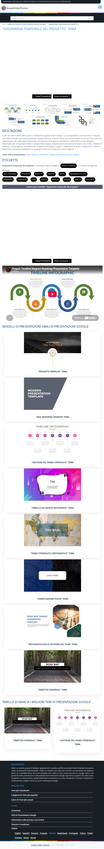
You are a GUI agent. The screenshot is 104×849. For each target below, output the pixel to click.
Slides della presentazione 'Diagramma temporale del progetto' (53, 154)
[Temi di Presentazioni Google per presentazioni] (3, 24)
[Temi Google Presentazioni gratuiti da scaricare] (15, 8)
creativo (55, 179)
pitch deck (90, 179)
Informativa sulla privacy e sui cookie (27, 820)
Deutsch (34, 833)
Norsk (33, 837)
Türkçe (83, 833)
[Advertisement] (52, 224)
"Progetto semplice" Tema (52, 371)
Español (26, 833)
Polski (90, 833)
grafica (67, 179)
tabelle (78, 179)
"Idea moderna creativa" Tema (52, 417)
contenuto (22, 179)
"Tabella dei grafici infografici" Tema (52, 507)
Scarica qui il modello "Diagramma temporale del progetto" (52, 187)
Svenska (18, 837)
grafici (62, 174)
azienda (44, 179)
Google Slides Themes (40, 845)
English (18, 833)
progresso (25, 174)
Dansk (26, 837)
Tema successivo (61, 96)
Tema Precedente (42, 96)
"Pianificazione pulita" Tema (52, 598)
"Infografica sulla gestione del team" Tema (52, 644)
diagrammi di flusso (78, 174)
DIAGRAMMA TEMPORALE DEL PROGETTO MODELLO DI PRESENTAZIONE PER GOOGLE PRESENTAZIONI (37, 1)
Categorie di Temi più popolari (24, 795)
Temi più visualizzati (20, 790)
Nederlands (62, 833)
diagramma (8, 179)
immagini (51, 174)
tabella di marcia (68, 166)
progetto (39, 174)
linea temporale (9, 174)
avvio (33, 179)
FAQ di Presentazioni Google (23, 815)
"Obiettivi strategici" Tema (52, 689)
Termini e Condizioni (20, 824)
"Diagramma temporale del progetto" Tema (39, 29)
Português (73, 833)
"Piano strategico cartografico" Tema (52, 553)
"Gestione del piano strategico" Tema (52, 462)
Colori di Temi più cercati (22, 800)
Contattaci (15, 810)
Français (43, 833)
